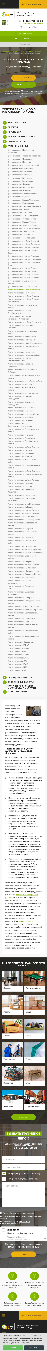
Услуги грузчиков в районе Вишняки (23, 565)
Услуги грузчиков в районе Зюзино (23, 510)
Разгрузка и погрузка (21, 137)
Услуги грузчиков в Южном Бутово (23, 571)
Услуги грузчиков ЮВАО (18, 645)
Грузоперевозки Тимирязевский (22, 232)
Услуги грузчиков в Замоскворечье (23, 513)
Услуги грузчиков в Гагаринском (22, 546)
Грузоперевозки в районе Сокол (22, 268)
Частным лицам (25, 33)
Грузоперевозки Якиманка (19, 191)
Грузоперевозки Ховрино (19, 209)
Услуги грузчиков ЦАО (18, 667)
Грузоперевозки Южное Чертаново (23, 200)
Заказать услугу (23, 84)
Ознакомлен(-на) (15, 1222)
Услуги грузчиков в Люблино (20, 420)
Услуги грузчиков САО (18, 661)
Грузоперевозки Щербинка (20, 178)
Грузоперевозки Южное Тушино (22, 222)
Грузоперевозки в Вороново (20, 168)
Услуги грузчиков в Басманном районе (25, 610)
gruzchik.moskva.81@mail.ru (32, 24)
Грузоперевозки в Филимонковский (23, 165)
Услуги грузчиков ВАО (17, 651)
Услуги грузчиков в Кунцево (20, 450)
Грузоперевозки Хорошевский (21, 203)
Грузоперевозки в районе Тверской (23, 241)
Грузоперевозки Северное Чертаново (24, 156)
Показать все (23, 1117)
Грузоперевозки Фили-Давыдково (23, 216)
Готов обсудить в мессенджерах (18, 1213)
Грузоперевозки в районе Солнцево (23, 256)
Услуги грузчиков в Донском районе (24, 520)
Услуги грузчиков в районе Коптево (23, 480)
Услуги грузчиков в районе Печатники (24, 322)
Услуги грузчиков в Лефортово (21, 438)
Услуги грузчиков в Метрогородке (23, 393)
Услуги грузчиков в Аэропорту (21, 619)
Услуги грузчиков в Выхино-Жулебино (24, 549)
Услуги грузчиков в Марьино (20, 411)
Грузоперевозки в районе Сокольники (24, 259)
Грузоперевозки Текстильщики (21, 238)
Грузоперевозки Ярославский (21, 187)
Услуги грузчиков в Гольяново (21, 538)
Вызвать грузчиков (33, 4)
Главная (6, 52)
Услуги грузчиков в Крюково (20, 456)
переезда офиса (25, 921)
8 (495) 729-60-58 (32, 21)
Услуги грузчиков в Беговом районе (23, 607)
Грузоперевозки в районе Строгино (23, 247)
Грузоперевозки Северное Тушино (23, 225)
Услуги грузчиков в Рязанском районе (24, 290)
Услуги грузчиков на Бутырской (22, 568)
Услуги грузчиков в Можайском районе (25, 381)
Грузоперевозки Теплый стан (20, 235)
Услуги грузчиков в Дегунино (20, 529)
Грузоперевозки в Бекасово (20, 172)
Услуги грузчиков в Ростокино (21, 293)
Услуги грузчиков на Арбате (20, 622)
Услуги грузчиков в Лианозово (21, 435)
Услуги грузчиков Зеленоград (21, 642)
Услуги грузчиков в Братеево (21, 577)
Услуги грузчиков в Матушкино (21, 408)
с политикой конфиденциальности (15, 1222)
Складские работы (20, 677)
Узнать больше (34, 1347)
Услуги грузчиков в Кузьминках (21, 453)
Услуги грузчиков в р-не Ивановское (24, 504)
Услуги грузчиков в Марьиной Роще (23, 414)
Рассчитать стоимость (23, 78)
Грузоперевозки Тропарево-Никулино (24, 228)
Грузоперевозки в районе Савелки (23, 287)
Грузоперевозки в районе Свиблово (23, 278)
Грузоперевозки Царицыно (19, 162)
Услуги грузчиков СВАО (18, 655)
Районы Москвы (34, 52)
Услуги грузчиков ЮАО (18, 664)
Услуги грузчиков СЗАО (18, 648)
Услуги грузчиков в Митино (20, 384)
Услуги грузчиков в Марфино (20, 417)
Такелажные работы (21, 682)
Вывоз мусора (17, 123)
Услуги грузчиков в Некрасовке (21, 352)
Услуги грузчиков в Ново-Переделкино (25, 343)
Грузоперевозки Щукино (19, 197)
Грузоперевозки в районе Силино (22, 271)
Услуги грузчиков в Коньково (20, 483)
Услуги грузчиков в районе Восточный (25, 553)
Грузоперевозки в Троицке (20, 175)
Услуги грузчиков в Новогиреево (22, 340)
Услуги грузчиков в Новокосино (22, 337)
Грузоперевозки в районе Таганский (24, 244)
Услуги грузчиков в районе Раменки (23, 296)
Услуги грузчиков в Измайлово (21, 495)
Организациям (25, 39)
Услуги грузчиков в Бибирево (21, 598)
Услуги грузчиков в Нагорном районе (24, 355)
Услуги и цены (18, 52)
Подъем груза (17, 141)
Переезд (13, 127)
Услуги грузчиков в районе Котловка (24, 471)
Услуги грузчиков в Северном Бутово (24, 574)
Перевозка (14, 132)
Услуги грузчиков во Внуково (21, 562)
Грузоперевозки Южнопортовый (22, 194)
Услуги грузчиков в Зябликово (21, 507)
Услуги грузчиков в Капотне (20, 486)
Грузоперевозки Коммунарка (20, 181)
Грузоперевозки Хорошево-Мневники (24, 206)
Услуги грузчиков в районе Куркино (23, 447)
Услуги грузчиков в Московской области (22, 687)
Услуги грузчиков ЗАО (17, 670)
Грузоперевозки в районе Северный (23, 275)
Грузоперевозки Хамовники (20, 213)
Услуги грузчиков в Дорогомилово (23, 517)
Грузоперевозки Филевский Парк (22, 219)
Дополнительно (18, 692)
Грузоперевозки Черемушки (20, 159)
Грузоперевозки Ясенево (19, 184)
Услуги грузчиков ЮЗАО (18, 658)
